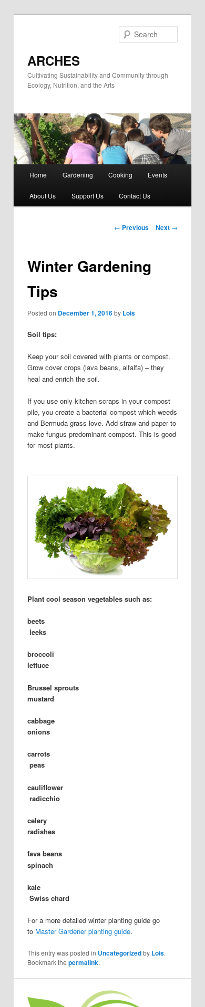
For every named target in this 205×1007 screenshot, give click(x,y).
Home (38, 174)
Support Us (87, 195)
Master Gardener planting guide (82, 931)
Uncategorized (119, 953)
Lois (128, 313)
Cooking (120, 174)
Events (157, 174)
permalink (83, 962)
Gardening (78, 174)
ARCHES (53, 60)
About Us (42, 195)
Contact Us (134, 195)
